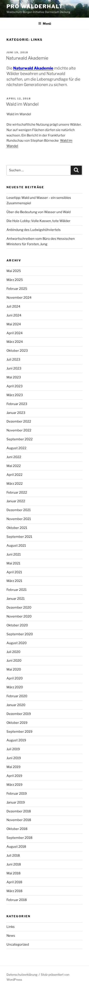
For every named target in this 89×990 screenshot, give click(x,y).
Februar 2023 (16, 404)
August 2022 (16, 448)
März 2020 (14, 687)
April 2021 (14, 572)
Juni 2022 (13, 457)
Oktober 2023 (17, 351)
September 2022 (19, 439)
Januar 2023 (15, 413)
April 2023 (14, 386)
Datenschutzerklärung (21, 974)
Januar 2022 (15, 501)
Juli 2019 (13, 749)
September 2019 (19, 732)
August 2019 (16, 740)
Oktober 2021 (16, 528)
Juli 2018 (13, 855)
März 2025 (14, 280)
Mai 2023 (13, 377)
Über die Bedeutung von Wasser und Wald (38, 212)
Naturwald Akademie (27, 58)
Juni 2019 (13, 758)
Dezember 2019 (18, 714)
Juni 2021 (13, 554)
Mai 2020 (13, 669)
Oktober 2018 (16, 829)
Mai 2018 (13, 873)
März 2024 (14, 342)
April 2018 (14, 882)
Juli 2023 (13, 359)
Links (10, 927)
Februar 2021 (16, 590)
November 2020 (19, 616)
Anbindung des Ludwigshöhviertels (33, 230)
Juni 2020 (13, 661)
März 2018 (14, 891)
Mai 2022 (13, 466)
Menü (47, 23)
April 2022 (14, 475)
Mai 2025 (13, 271)
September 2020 (19, 634)
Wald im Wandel (22, 104)
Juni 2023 (13, 368)
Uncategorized (17, 944)
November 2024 (19, 298)
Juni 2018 (13, 864)
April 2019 (14, 776)
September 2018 (19, 838)
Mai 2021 (13, 563)
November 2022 (18, 430)
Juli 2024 (13, 306)
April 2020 (14, 678)
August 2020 (16, 643)
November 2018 (18, 820)
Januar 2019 (15, 802)
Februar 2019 (16, 794)
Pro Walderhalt (34, 6)
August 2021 (16, 546)
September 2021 (19, 537)
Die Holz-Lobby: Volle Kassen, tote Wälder (38, 221)
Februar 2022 (16, 492)
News (10, 936)
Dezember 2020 (18, 607)
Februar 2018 (16, 900)
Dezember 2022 (18, 421)
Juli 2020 (13, 652)
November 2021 (18, 519)
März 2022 (14, 484)
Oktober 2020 (17, 625)
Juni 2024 (13, 315)
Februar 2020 (16, 696)
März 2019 (14, 785)
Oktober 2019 (16, 723)
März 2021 (14, 581)
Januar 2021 (15, 599)
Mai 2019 (13, 767)
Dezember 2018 (18, 811)
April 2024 (14, 333)
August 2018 (16, 847)
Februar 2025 (16, 289)
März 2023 (14, 395)
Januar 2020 (15, 705)
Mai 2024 (13, 324)
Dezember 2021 (18, 510)
